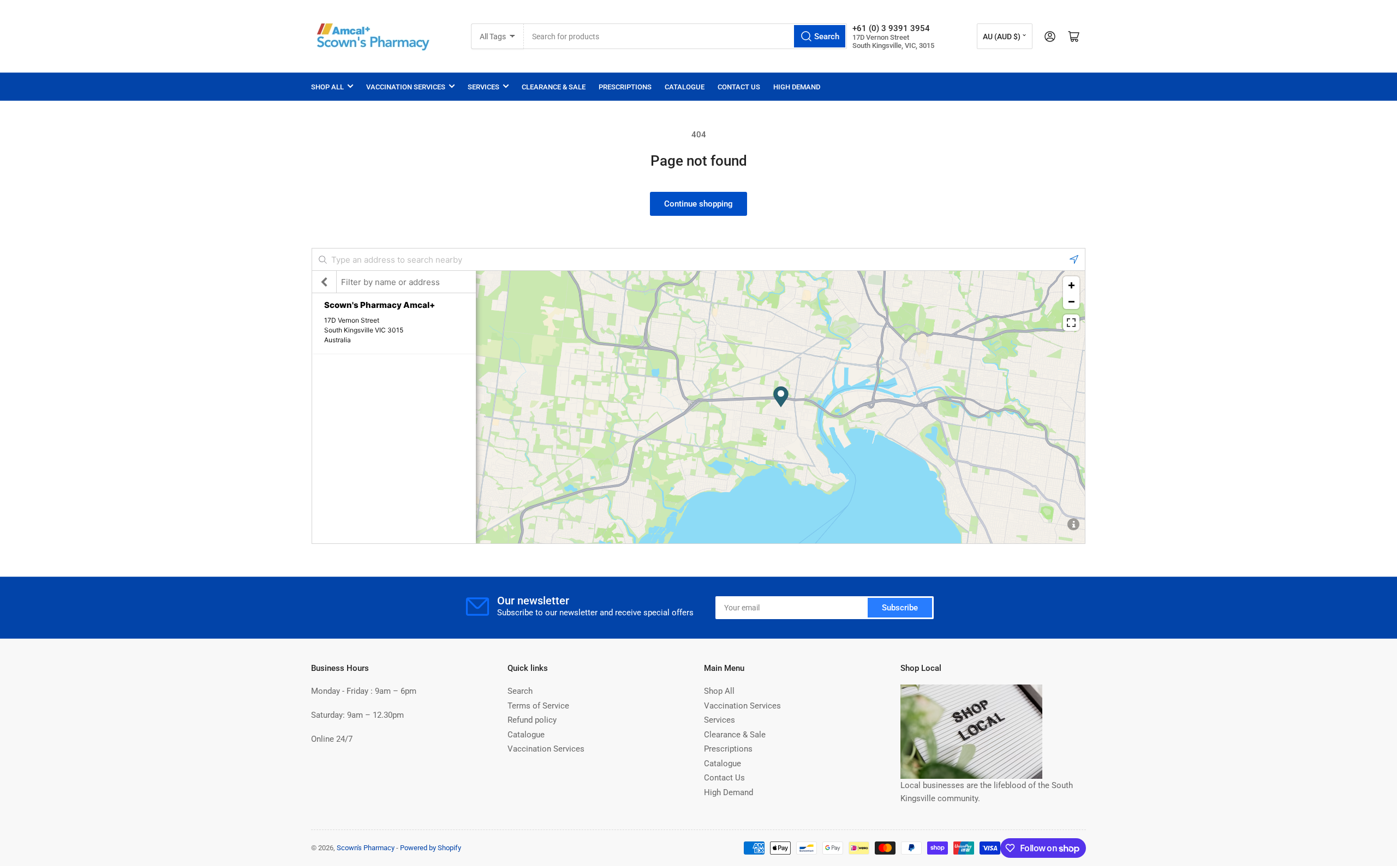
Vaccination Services (405, 87)
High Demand (796, 87)
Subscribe (900, 608)
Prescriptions (625, 87)
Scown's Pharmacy (366, 848)
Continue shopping (698, 204)
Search (520, 691)
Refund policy (532, 720)
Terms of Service (538, 706)
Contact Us (739, 87)
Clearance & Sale (554, 87)
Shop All (327, 87)
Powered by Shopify (430, 848)
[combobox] (685, 36)
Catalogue (685, 87)
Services (483, 87)
